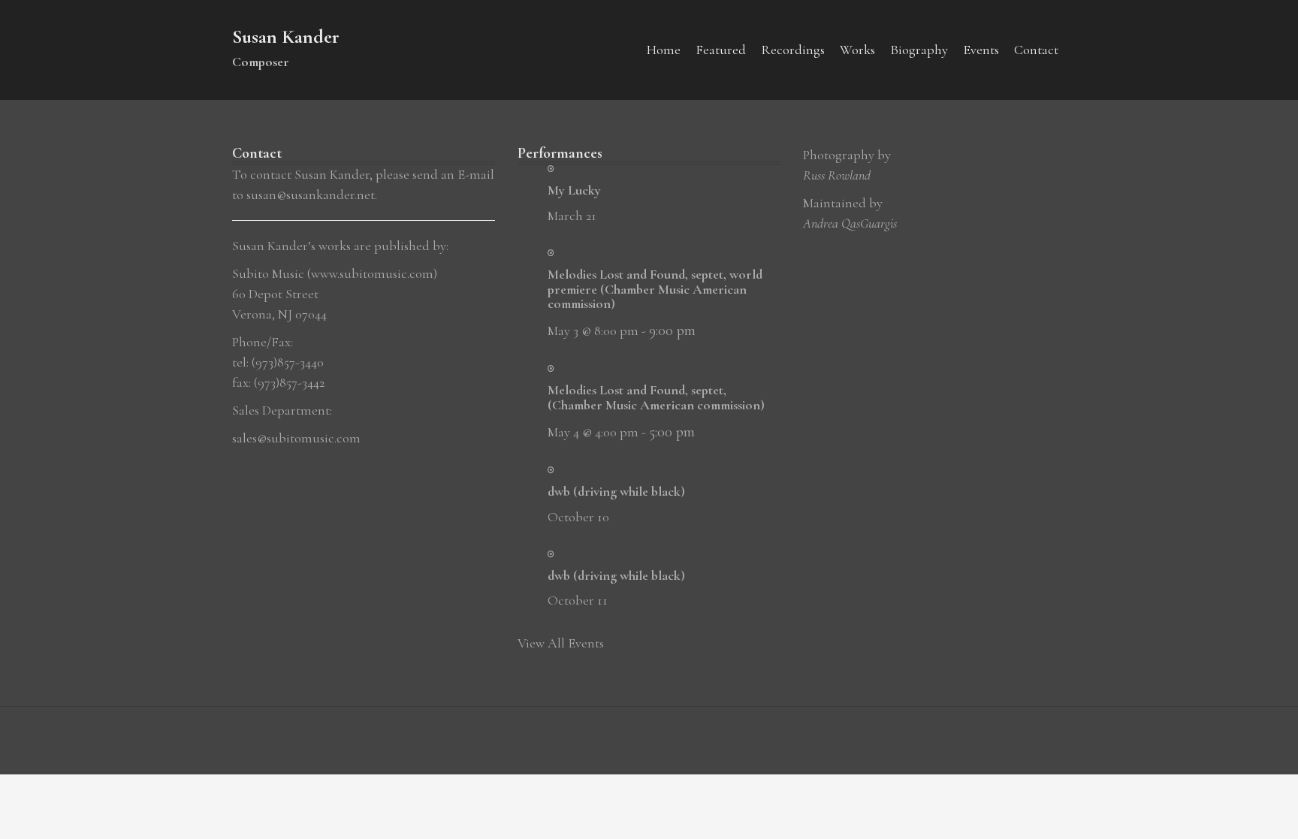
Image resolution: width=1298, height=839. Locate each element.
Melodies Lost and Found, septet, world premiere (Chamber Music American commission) (655, 289)
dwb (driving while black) (616, 491)
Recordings (793, 49)
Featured (721, 49)
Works (857, 49)
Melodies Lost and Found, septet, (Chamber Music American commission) (656, 397)
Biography (919, 49)
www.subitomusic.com (372, 273)
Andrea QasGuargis (850, 223)
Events (981, 49)
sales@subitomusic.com (296, 438)
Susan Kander (286, 36)
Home (664, 49)
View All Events (561, 643)
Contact (1036, 49)
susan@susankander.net (310, 194)
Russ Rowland (837, 175)
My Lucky (574, 190)
